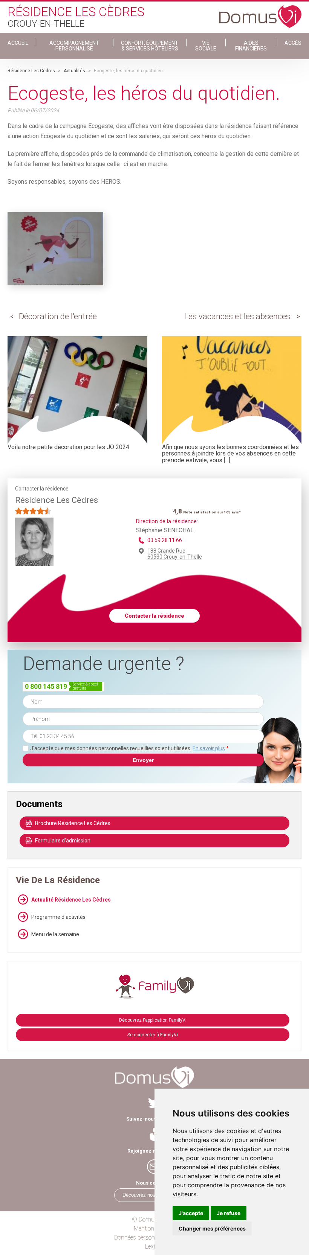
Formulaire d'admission (62, 841)
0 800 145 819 (46, 686)
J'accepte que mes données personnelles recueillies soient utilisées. (129, 748)
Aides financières (251, 46)
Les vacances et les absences (237, 316)
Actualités (74, 70)
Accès (293, 43)
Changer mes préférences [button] (212, 1228)
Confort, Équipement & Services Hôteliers (149, 46)
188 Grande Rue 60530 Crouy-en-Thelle (174, 554)
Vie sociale (205, 46)
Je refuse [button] (228, 1213)
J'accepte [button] (191, 1213)
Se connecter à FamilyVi (152, 1034)
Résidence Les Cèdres (31, 70)
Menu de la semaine (55, 934)
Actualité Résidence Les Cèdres (71, 900)
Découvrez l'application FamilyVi (153, 1020)
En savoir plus (209, 748)
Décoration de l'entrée (58, 316)
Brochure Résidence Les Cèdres (72, 823)
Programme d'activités (58, 917)
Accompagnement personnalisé (74, 46)
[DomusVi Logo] (260, 13)
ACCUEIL (18, 43)
